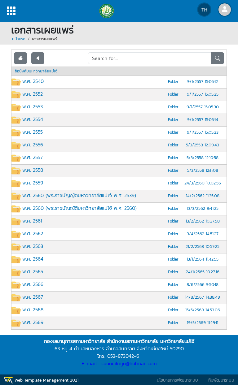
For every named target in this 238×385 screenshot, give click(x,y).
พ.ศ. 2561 (32, 220)
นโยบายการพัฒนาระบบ (177, 380)
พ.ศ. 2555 (32, 132)
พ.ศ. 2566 (32, 284)
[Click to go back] (37, 58)
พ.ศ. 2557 (32, 157)
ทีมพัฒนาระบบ (221, 380)
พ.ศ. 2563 (32, 246)
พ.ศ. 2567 (32, 297)
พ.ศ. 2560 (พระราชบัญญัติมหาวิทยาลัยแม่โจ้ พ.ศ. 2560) (79, 208)
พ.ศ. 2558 (32, 170)
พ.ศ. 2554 (32, 119)
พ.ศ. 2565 (32, 271)
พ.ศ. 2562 (32, 233)
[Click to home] (20, 58)
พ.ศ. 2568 (32, 309)
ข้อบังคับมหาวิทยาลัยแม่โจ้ (36, 71)
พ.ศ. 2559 (32, 182)
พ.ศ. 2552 (32, 93)
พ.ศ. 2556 (32, 144)
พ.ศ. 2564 (32, 258)
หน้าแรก (18, 39)
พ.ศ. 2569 (32, 322)
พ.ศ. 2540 (33, 81)
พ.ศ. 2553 (32, 106)
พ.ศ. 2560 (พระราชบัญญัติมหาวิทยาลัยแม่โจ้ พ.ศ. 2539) (79, 195)
